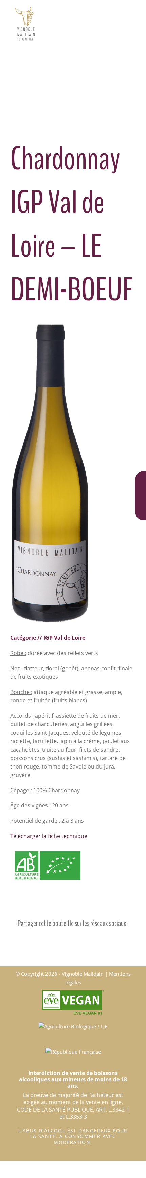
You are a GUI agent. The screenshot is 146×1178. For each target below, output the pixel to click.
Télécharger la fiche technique (48, 836)
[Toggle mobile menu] (133, 10)
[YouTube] (141, 509)
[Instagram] (141, 494)
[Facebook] (141, 479)
